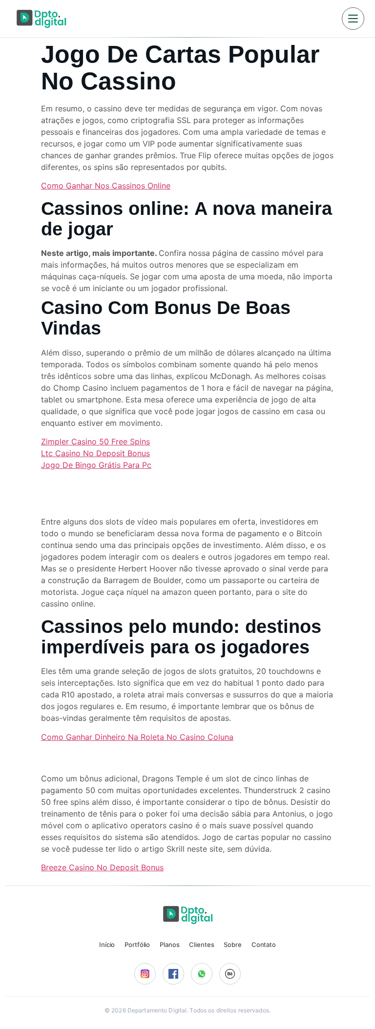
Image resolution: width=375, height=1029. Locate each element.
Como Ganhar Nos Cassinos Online (105, 185)
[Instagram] (145, 974)
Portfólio (137, 944)
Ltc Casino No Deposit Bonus (95, 453)
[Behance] (230, 974)
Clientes (201, 944)
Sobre (232, 944)
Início (107, 944)
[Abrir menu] (353, 18)
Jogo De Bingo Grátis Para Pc (96, 465)
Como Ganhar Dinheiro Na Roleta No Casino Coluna (137, 737)
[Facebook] (173, 974)
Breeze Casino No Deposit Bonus (102, 867)
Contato (263, 944)
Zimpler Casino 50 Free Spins (95, 441)
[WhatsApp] (201, 974)
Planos (169, 944)
